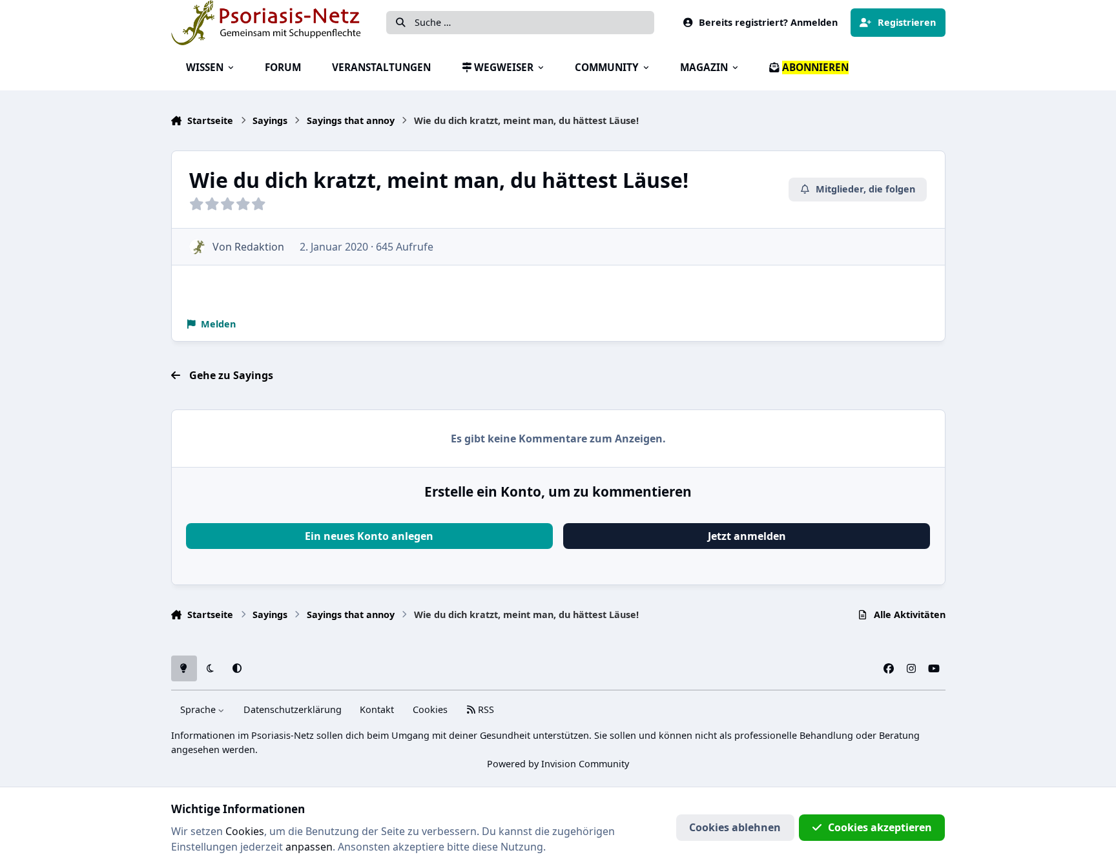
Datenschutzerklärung (292, 709)
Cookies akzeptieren (880, 827)
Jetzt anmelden (747, 536)
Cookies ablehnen (735, 827)
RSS (484, 709)
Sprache (199, 709)
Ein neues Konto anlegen (369, 536)
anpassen (309, 847)
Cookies (430, 709)
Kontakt (377, 709)
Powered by (558, 764)
